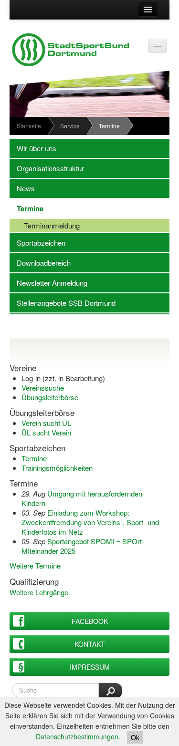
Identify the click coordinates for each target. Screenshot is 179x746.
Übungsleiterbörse (49, 397)
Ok (135, 737)
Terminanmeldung (45, 225)
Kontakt (89, 644)
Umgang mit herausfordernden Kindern (81, 498)
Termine (26, 208)
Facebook (90, 621)
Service (70, 126)
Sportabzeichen (37, 243)
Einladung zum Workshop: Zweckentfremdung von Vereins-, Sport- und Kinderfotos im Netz (90, 522)
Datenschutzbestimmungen (77, 736)
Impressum (90, 667)
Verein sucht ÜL (46, 423)
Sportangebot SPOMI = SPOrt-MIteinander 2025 (82, 546)
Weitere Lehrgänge (39, 592)
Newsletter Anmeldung (48, 283)
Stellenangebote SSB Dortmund (63, 303)
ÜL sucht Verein (46, 432)
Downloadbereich (40, 263)
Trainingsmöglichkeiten (57, 468)
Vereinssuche (42, 388)
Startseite (29, 126)
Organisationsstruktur (47, 168)
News (22, 188)
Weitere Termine (35, 565)
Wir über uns (33, 148)
